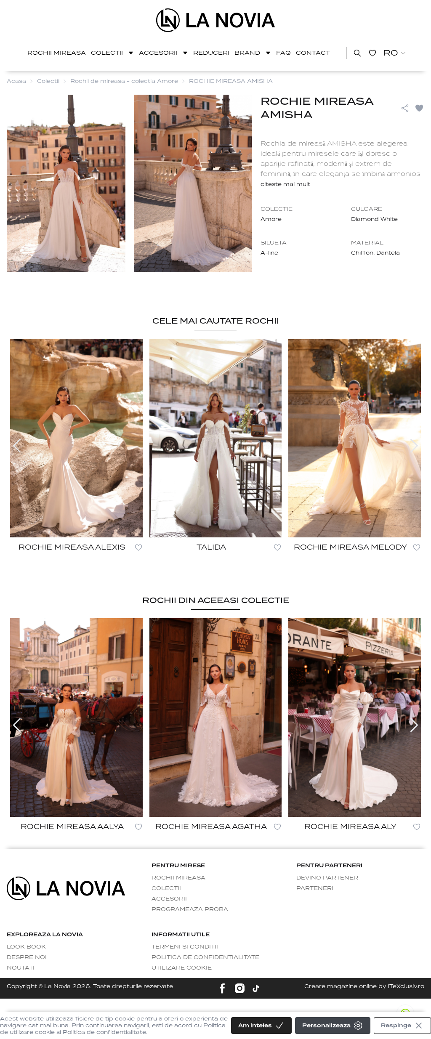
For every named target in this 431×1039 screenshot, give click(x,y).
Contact (313, 53)
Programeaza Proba (190, 909)
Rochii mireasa (56, 53)
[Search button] (357, 53)
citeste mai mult (285, 184)
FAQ (283, 53)
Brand (247, 53)
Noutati (21, 968)
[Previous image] (17, 446)
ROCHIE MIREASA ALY (350, 827)
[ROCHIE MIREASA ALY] (354, 717)
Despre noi (27, 957)
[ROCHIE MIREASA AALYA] (76, 717)
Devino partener (327, 877)
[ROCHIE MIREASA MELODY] (354, 438)
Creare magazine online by (364, 986)
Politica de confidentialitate (205, 957)
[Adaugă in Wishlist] (419, 108)
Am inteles (255, 1025)
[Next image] (414, 446)
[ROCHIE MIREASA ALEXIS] (76, 438)
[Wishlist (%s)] (372, 53)
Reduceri (211, 53)
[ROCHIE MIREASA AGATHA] (215, 717)
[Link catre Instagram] (239, 988)
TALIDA (211, 547)
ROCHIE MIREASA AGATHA (211, 827)
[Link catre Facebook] (222, 988)
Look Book (26, 946)
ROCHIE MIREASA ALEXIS (72, 547)
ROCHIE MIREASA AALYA (72, 827)
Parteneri (314, 888)
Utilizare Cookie (182, 968)
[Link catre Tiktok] (256, 988)
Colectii (107, 53)
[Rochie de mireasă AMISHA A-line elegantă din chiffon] (215, 20)
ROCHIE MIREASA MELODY (350, 547)
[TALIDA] (215, 438)
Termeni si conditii (185, 946)
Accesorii (158, 53)
